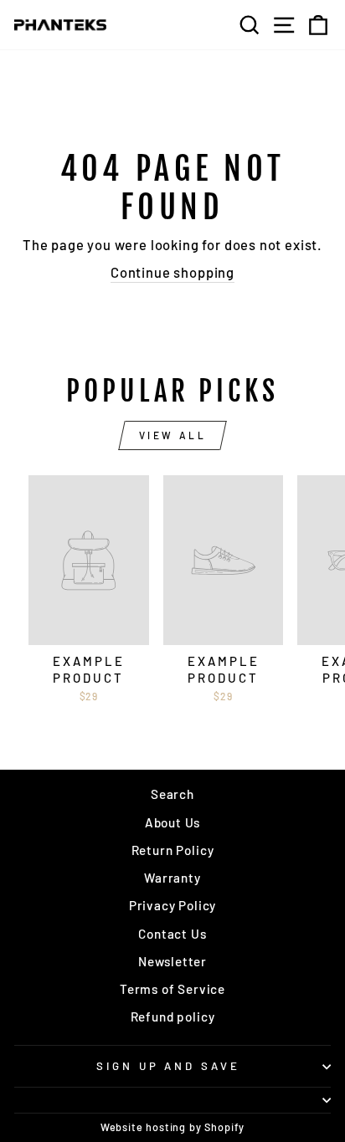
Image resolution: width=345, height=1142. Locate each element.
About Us (173, 822)
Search (172, 793)
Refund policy (173, 1016)
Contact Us (172, 933)
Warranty (172, 877)
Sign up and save (168, 1066)
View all (173, 435)
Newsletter (172, 961)
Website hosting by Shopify (172, 1127)
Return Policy (172, 850)
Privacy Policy (173, 905)
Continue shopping (172, 272)
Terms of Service (172, 988)
